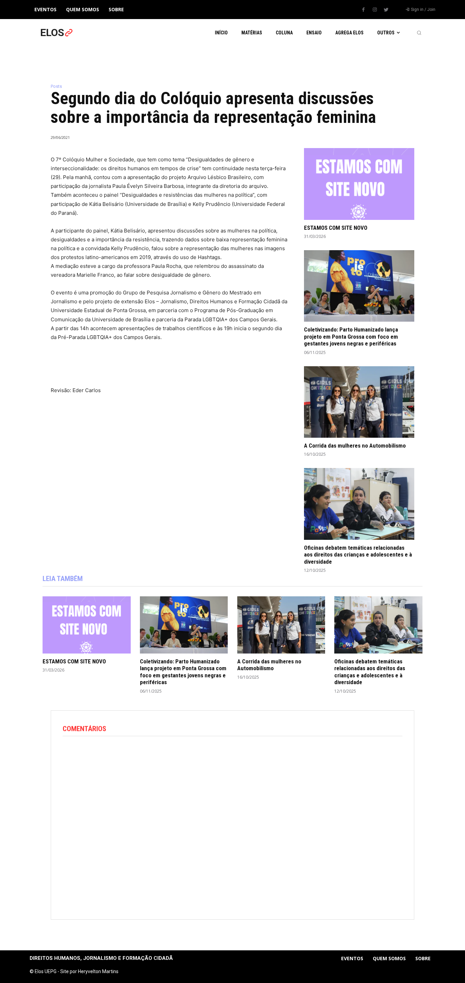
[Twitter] (386, 10)
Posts (56, 86)
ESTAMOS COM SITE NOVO (335, 227)
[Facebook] (363, 10)
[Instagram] (375, 10)
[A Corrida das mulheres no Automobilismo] (359, 402)
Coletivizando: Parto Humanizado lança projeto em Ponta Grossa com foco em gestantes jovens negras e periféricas (351, 336)
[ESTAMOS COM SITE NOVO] (359, 184)
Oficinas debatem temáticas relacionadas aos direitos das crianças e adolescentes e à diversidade (358, 554)
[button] (419, 32)
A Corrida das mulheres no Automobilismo (355, 445)
